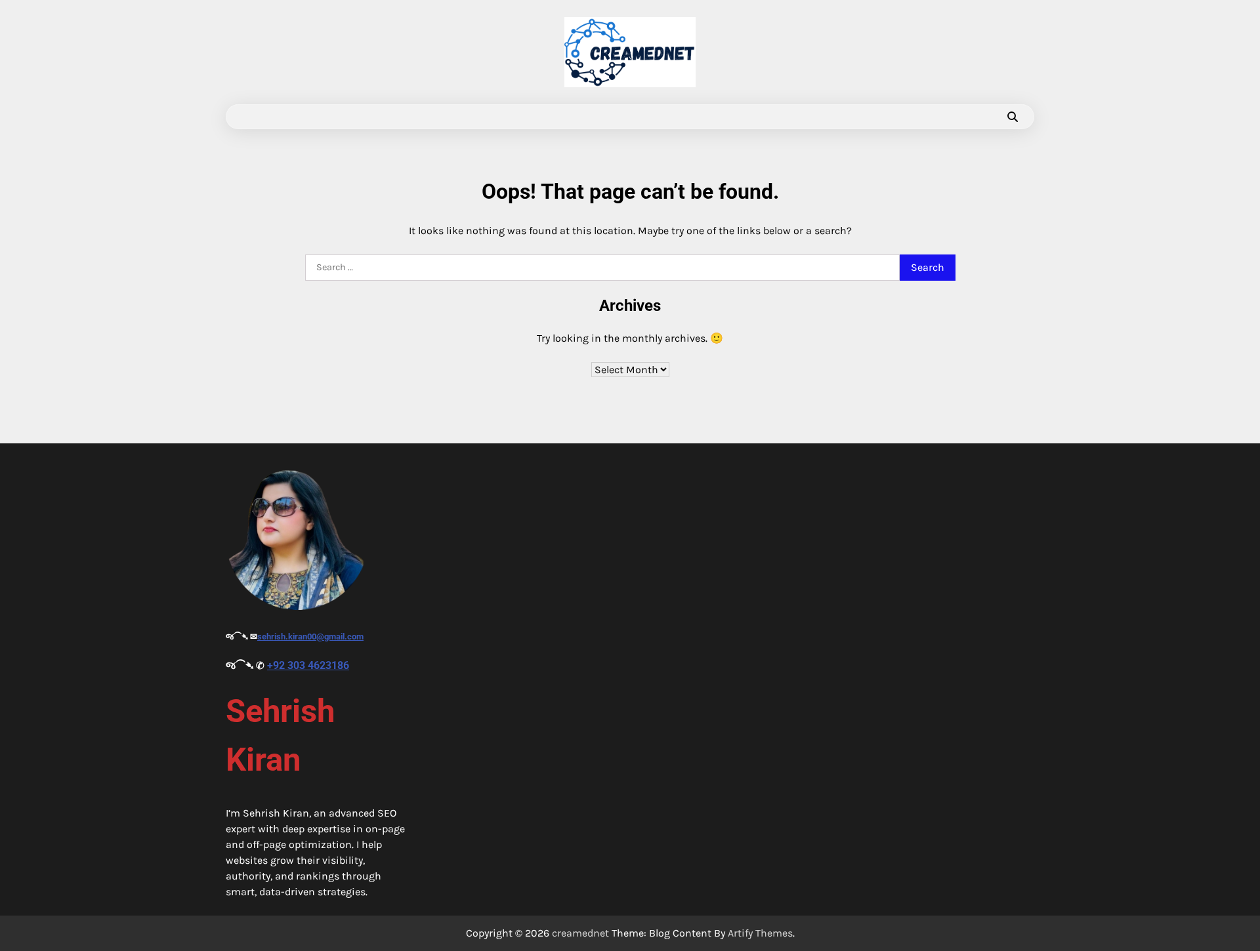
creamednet (580, 933)
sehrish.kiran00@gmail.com (310, 636)
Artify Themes (760, 933)
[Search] (1012, 117)
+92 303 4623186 (308, 665)
